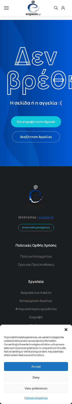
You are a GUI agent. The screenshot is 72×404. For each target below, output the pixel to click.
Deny (36, 377)
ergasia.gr (46, 217)
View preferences (36, 388)
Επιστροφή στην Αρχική (36, 122)
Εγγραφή (36, 317)
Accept (36, 366)
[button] (66, 330)
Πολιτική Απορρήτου (36, 398)
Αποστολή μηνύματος (36, 227)
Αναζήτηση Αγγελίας (36, 137)
